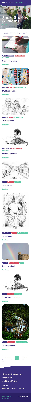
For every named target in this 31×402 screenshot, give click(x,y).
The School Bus (8, 345)
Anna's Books (20, 388)
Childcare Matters (10, 381)
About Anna (11, 388)
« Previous (6, 358)
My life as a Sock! (9, 90)
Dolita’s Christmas (9, 153)
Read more (5, 65)
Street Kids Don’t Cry (10, 297)
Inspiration (7, 377)
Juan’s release (8, 120)
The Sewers (7, 185)
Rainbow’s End (8, 266)
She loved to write (9, 60)
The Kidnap (7, 236)
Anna (16, 2)
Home (6, 33)
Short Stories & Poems (17, 33)
